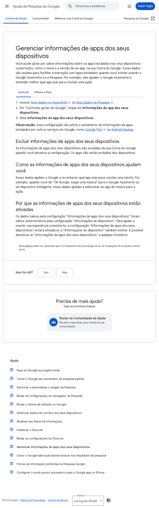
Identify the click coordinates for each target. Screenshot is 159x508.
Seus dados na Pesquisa (93, 103)
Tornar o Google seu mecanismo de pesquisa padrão (50, 379)
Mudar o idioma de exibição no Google (41, 404)
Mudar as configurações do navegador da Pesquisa (49, 396)
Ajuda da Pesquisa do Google (36, 6)
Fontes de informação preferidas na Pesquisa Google (51, 464)
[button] (7, 6)
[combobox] (97, 6)
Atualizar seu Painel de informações (39, 421)
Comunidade (40, 18)
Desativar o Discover (30, 430)
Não (64, 272)
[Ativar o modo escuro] (108, 500)
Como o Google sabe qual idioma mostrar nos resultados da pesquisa (61, 455)
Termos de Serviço (58, 500)
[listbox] (88, 501)
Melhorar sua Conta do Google (74, 18)
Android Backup (122, 130)
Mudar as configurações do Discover (40, 438)
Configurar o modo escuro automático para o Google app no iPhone (61, 472)
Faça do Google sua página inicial (38, 370)
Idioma (80, 495)
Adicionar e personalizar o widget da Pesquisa (46, 387)
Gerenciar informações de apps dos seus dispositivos (53, 447)
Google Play (93, 130)
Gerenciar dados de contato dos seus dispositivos (49, 413)
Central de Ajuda (16, 18)
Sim (46, 272)
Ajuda (14, 361)
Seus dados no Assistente (49, 103)
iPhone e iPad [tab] (43, 92)
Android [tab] (23, 92)
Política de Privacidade (32, 500)
